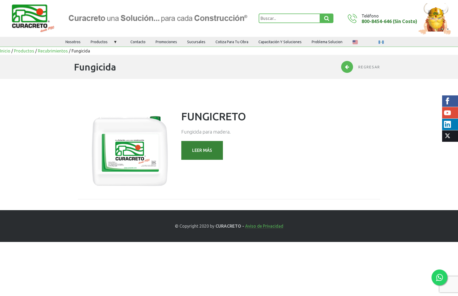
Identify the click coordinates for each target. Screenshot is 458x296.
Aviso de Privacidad (264, 226)
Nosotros (73, 42)
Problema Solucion (327, 42)
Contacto (138, 42)
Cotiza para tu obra (231, 42)
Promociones (166, 42)
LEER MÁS (202, 150)
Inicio (5, 50)
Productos (99, 42)
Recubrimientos (53, 50)
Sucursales (196, 42)
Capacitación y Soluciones (280, 42)
